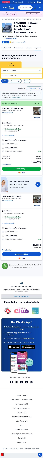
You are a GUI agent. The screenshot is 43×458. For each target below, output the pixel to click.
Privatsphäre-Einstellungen (21, 417)
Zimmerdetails (7, 113)
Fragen (29, 48)
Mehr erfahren (16, 97)
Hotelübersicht (6, 48)
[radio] (21, 143)
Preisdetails (6, 165)
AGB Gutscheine (22, 429)
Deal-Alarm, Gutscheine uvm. (21, 400)
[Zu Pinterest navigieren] (26, 382)
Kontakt (30, 2)
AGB (21, 425)
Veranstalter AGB (21, 404)
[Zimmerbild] (37, 111)
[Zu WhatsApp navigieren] (31, 382)
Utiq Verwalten (21, 421)
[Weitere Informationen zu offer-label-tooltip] (18, 131)
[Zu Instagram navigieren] (16, 382)
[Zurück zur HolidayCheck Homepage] (8, 7)
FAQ (21, 391)
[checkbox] (21, 151)
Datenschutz (21, 412)
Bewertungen (18, 48)
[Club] (13, 14)
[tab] (11, 64)
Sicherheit (21, 438)
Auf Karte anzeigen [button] (10, 38)
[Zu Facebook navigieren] (11, 382)
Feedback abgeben (21, 296)
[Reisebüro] (40, 455)
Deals (5, 2)
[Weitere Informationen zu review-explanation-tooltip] (24, 42)
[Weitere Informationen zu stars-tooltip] (35, 32)
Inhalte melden (21, 395)
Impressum (21, 442)
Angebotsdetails (8, 135)
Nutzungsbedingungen (21, 408)
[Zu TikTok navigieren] (21, 382)
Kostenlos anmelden (32, 14)
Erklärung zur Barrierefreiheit (21, 434)
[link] (35, 7)
